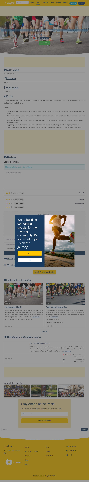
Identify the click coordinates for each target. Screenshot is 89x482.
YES (29, 253)
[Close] (72, 217)
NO (30, 260)
